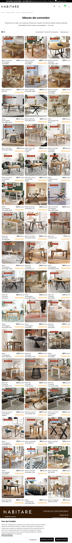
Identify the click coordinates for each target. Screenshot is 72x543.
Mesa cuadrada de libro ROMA (53, 501)
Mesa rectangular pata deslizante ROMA (7, 355)
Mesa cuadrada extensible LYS (30, 442)
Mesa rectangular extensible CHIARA (52, 355)
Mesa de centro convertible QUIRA (30, 179)
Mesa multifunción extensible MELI (30, 501)
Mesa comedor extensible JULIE (30, 471)
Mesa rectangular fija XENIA (53, 120)
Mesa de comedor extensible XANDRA (51, 297)
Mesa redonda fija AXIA (7, 90)
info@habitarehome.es (60, 518)
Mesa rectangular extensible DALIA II (7, 326)
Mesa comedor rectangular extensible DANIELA (53, 92)
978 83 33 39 (64, 515)
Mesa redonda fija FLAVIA (53, 471)
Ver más (51, 25)
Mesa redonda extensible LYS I (30, 207)
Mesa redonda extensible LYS (7, 501)
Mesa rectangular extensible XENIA (7, 267)
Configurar (33, 539)
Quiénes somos (10, 517)
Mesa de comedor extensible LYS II (7, 384)
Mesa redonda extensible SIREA (30, 90)
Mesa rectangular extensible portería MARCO (30, 326)
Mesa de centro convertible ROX (30, 413)
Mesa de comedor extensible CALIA (30, 355)
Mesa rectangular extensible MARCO (6, 473)
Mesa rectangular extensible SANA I (30, 296)
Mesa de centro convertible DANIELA (7, 413)
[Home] (10, 6)
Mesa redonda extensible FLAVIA (30, 149)
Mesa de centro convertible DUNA (7, 179)
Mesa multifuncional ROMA (53, 179)
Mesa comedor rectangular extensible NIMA (53, 208)
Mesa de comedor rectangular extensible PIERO (7, 238)
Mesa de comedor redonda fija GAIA (29, 385)
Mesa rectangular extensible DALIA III (7, 443)
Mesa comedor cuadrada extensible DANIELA (53, 150)
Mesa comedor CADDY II (53, 442)
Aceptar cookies (61, 539)
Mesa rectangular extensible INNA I (7, 120)
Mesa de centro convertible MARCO (53, 413)
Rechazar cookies (47, 539)
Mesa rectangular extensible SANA (7, 208)
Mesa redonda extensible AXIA (30, 120)
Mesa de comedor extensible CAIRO (51, 326)
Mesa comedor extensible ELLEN (30, 237)
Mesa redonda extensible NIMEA (7, 149)
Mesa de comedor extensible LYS (29, 267)
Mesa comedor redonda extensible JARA (53, 62)
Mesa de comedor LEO (52, 237)
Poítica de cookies (7, 536)
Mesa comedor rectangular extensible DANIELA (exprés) (7, 62)
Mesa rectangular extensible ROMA (53, 267)
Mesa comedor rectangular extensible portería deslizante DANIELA (30, 64)
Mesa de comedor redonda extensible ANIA (7, 297)
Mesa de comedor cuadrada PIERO (53, 384)
